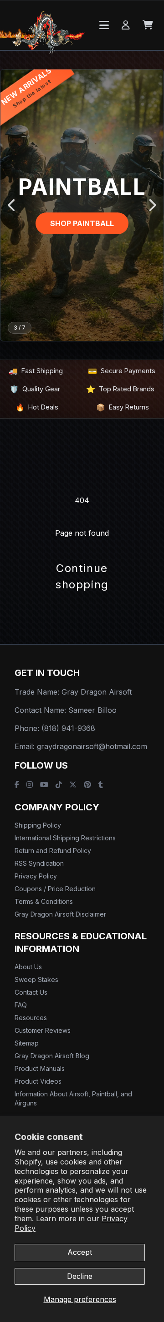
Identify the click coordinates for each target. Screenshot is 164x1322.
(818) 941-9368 (68, 728)
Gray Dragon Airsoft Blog (52, 1056)
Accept (79, 1252)
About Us (28, 967)
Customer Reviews (43, 1030)
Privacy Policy (36, 876)
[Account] (125, 25)
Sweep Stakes (36, 979)
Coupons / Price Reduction (55, 889)
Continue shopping (82, 576)
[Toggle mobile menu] (104, 25)
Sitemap (27, 1043)
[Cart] (148, 25)
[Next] (152, 205)
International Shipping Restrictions (65, 838)
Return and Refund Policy (53, 850)
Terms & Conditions (44, 901)
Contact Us (31, 992)
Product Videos (38, 1081)
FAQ (21, 1005)
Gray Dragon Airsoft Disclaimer (60, 914)
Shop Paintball (82, 223)
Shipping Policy (38, 825)
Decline (79, 1276)
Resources (31, 1017)
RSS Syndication (39, 863)
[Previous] (12, 205)
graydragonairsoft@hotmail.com (92, 746)
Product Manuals (40, 1068)
